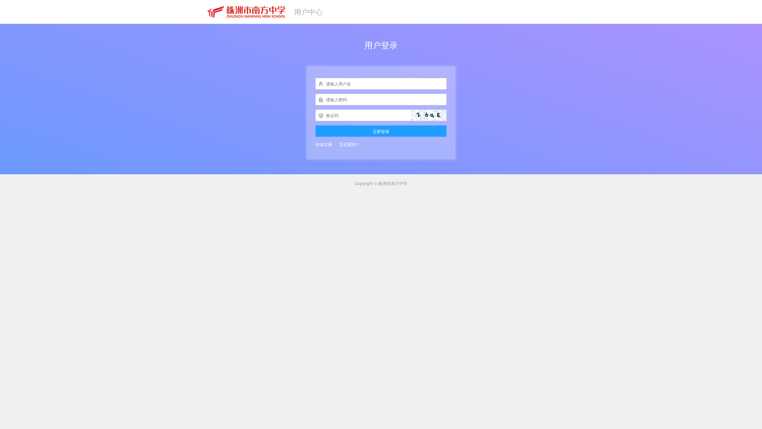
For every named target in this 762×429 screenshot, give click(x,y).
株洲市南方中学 (392, 183)
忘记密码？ (349, 144)
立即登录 (381, 131)
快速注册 (324, 144)
